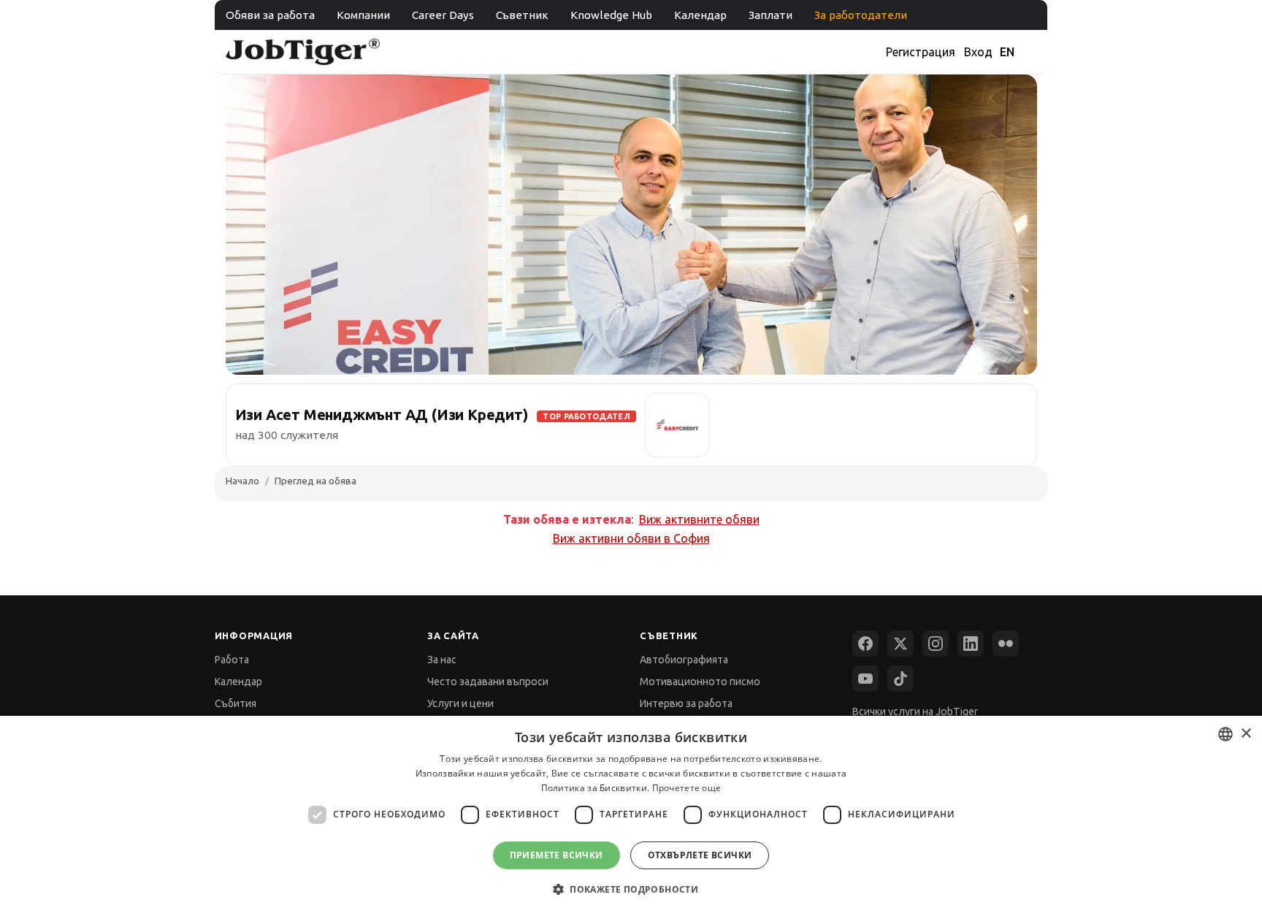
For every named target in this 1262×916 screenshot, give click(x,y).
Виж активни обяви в (631, 538)
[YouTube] (865, 678)
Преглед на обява (315, 480)
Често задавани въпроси (487, 681)
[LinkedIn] (970, 643)
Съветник (522, 15)
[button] (631, 889)
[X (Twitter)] (900, 643)
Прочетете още (687, 788)
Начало (242, 480)
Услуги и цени (460, 703)
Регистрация (920, 51)
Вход (978, 51)
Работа (232, 659)
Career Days (443, 15)
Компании (363, 15)
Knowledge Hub (611, 15)
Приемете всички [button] (556, 855)
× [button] (1245, 733)
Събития (235, 703)
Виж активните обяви (699, 519)
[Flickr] (1006, 643)
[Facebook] (865, 643)
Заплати (770, 15)
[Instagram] (935, 643)
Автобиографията (684, 659)
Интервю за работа (686, 703)
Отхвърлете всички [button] (700, 855)
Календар (700, 15)
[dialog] (631, 816)
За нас (441, 659)
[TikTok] (900, 678)
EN (1007, 51)
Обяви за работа (270, 15)
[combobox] (1225, 734)
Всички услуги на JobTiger (915, 711)
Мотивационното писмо (700, 681)
